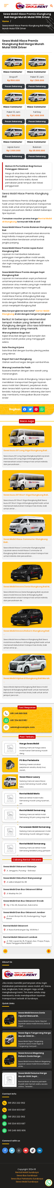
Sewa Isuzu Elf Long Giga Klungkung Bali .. (26, 450)
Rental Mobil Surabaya (27, 1172)
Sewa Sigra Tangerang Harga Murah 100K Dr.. (34, 1034)
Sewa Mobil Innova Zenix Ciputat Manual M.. (31, 1014)
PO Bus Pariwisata (29, 760)
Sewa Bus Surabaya (27, 1175)
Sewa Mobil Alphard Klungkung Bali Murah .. (26, 680)
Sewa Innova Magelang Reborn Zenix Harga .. (31, 1055)
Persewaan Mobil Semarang (34, 827)
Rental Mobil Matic (29, 793)
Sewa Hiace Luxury (29, 777)
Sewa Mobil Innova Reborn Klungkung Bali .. (26, 632)
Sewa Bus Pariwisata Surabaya (27, 1178)
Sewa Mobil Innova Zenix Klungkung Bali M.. (26, 586)
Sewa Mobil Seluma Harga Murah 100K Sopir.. (32, 1075)
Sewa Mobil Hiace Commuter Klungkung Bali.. (25, 541)
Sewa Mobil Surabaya (27, 1181)
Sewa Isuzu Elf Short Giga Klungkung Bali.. (26, 494)
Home (5, 21)
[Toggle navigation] (6, 6)
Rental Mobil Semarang (32, 810)
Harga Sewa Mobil (29, 743)
